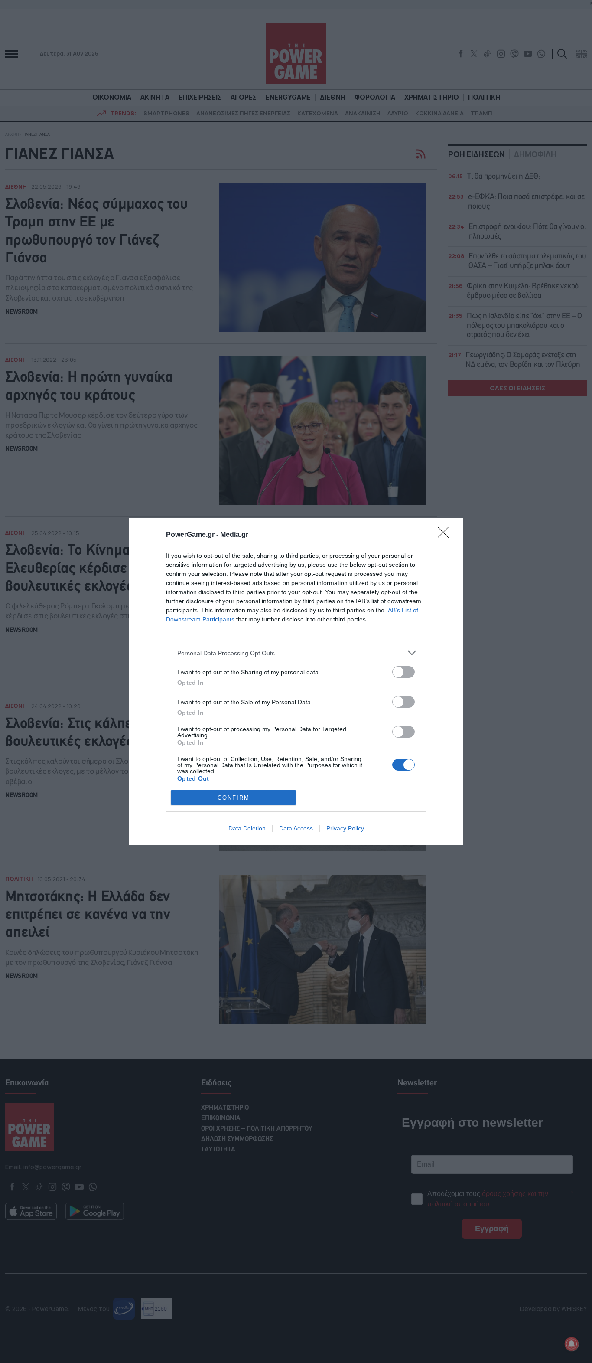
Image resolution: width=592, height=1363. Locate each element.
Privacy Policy (345, 828)
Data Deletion (247, 828)
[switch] (403, 672)
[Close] (446, 535)
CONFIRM (234, 797)
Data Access (296, 828)
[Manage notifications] (572, 1344)
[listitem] (296, 652)
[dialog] (296, 681)
